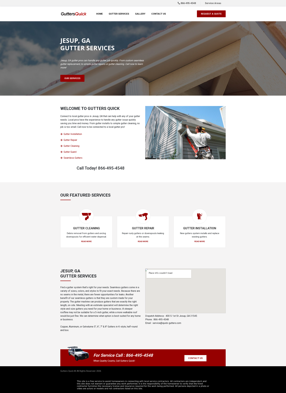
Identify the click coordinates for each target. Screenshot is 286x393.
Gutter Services (119, 13)
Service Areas (213, 3)
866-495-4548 (188, 3)
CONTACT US (195, 358)
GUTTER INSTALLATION (199, 228)
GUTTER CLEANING (86, 228)
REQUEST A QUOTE (211, 13)
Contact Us (158, 13)
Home (99, 13)
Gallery (140, 13)
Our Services (72, 78)
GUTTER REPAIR (143, 228)
